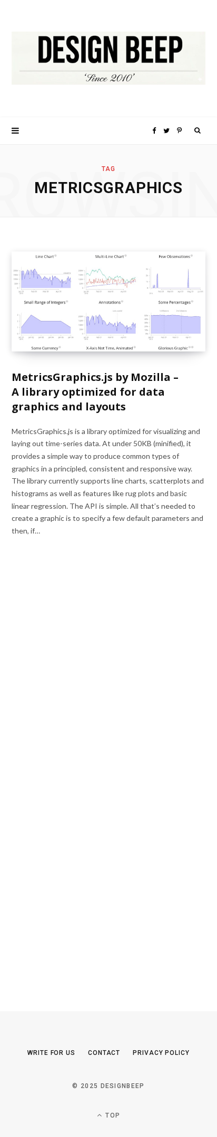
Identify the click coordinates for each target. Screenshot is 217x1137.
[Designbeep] (108, 59)
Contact (104, 1052)
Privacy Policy (161, 1052)
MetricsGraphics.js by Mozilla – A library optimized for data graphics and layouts (95, 392)
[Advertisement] (91, 781)
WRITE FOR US (51, 1052)
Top (111, 1115)
